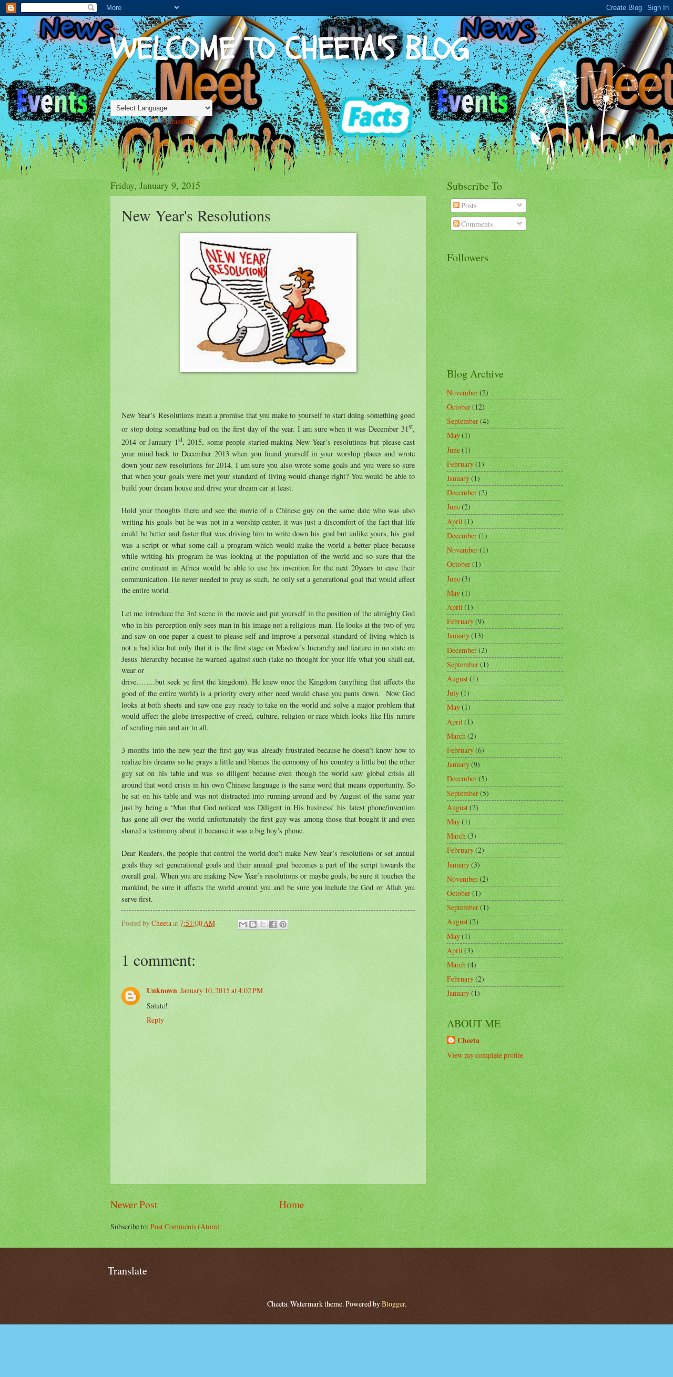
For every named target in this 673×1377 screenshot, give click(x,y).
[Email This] (243, 924)
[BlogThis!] (253, 924)
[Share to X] (263, 924)
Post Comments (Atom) (185, 1226)
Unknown (162, 990)
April (455, 521)
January (458, 478)
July (453, 693)
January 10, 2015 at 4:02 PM (221, 990)
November (462, 392)
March (456, 736)
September (462, 421)
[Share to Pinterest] (283, 924)
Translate (181, 121)
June (453, 450)
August (457, 679)
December (462, 492)
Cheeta (468, 1041)
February (460, 464)
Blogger (393, 1304)
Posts (468, 205)
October (459, 407)
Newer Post (133, 1204)
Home (291, 1204)
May (453, 435)
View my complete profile (485, 1055)
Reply (155, 1020)
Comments (476, 224)
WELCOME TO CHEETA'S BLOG (290, 48)
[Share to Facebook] (273, 924)
